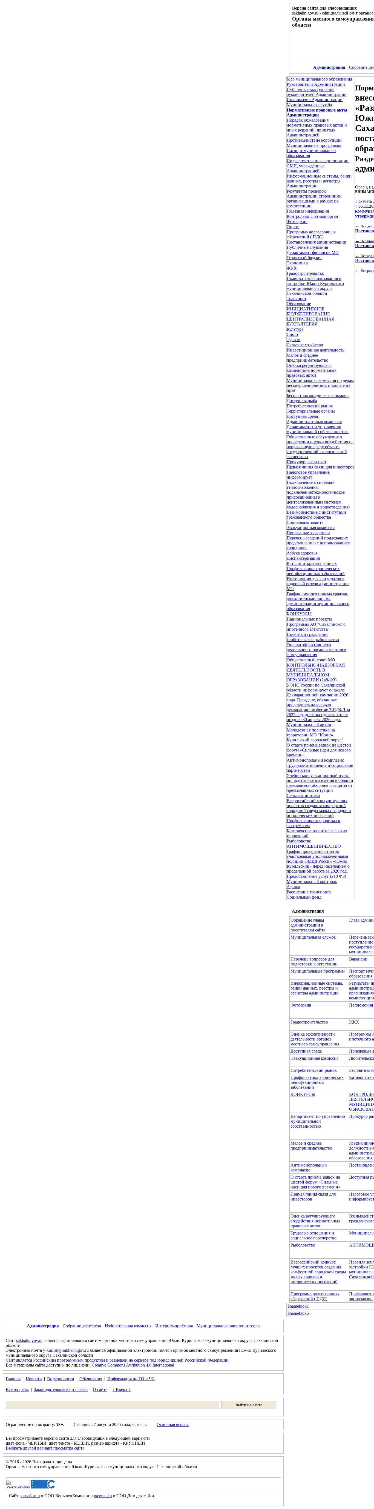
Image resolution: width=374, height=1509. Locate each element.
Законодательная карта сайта (61, 1389)
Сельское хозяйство (305, 344)
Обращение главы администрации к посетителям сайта (307, 925)
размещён (103, 1495)
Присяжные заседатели (308, 532)
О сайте (100, 1389)
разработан (29, 1495)
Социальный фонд (304, 897)
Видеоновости (60, 1378)
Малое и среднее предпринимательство (307, 357)
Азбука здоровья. (302, 553)
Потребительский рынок (310, 406)
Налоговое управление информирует (308, 474)
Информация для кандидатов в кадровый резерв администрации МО (318, 583)
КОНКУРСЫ (299, 613)
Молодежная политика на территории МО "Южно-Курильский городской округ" (315, 735)
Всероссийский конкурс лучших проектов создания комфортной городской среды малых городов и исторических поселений (319, 808)
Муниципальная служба (309, 104)
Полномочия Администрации (315, 99)
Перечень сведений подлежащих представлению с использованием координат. (318, 543)
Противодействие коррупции (314, 140)
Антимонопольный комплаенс (315, 760)
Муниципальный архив (309, 724)
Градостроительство (305, 273)
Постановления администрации (316, 242)
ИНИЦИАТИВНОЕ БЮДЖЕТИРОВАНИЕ (308, 311)
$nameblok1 (298, 1306)
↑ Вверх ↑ (122, 1389)
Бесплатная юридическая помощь (318, 395)
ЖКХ (292, 268)
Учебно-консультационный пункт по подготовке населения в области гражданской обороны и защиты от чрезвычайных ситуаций (320, 783)
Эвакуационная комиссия (311, 527)
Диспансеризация (303, 558)
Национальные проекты (309, 619)
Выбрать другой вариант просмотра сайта (45, 1448)
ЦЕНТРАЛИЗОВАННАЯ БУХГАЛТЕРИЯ (311, 321)
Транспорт (296, 298)
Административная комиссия (314, 421)
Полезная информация (308, 211)
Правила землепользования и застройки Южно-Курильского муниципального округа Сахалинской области (315, 286)
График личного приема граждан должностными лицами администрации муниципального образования (318, 601)
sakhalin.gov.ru (29, 1340)
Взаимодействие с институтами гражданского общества (316, 514)
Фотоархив (297, 221)
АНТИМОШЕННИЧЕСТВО (314, 846)
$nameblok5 (298, 1313)
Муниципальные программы (314, 145)
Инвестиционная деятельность (315, 350)
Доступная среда (302, 416)
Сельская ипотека (303, 795)
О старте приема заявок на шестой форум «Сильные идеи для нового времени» (319, 750)
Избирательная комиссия (128, 1326)
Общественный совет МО (311, 660)
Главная (13, 1378)
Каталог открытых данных (312, 563)
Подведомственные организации (318, 160)
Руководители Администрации (316, 84)
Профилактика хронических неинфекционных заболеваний (316, 571)
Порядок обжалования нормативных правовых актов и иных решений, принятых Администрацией (317, 127)
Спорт (292, 334)
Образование (299, 303)
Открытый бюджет (304, 257)
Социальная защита (305, 522)
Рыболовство (299, 841)
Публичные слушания (307, 247)
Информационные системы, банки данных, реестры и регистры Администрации (319, 181)
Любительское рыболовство (313, 639)
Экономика (297, 263)
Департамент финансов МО (313, 252)
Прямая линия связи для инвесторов (321, 467)
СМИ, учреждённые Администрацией (305, 168)
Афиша (293, 886)
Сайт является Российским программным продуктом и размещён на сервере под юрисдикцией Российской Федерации (117, 1360)
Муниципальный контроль (312, 881)
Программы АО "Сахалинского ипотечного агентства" (316, 626)
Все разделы (17, 1389)
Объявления (90, 1378)
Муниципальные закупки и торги (228, 1326)
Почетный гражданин (307, 634)
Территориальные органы (311, 411)
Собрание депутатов (82, 1326)
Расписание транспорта (309, 892)
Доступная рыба (302, 400)
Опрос (293, 226)
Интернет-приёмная (174, 1326)
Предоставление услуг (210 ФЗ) (316, 876)
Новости (34, 1378)
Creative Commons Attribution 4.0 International (133, 1365)
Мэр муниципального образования (319, 79)
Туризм (293, 339)
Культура (295, 329)
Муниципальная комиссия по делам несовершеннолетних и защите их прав (320, 385)
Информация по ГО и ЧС (131, 1378)
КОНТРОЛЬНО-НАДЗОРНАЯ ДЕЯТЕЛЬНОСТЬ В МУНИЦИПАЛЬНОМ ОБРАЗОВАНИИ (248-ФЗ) (316, 672)
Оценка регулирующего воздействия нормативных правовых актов (311, 370)
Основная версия (173, 1424)
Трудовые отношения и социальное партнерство (313, 1235)
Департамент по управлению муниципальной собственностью (318, 429)
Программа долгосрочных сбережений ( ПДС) (311, 234)
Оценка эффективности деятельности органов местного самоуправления (316, 649)
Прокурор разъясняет (306, 461)
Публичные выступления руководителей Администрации (317, 92)
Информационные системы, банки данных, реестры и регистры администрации (316, 988)
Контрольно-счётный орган (312, 216)
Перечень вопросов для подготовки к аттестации (314, 961)
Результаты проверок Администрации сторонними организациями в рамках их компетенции (314, 198)
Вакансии (358, 959)
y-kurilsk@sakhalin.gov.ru (66, 1350)
